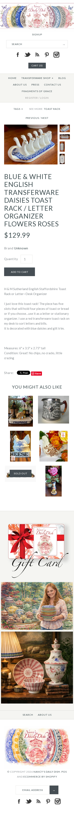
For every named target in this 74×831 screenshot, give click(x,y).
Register (31, 97)
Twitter (27, 54)
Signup (37, 34)
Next (45, 117)
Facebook (17, 54)
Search (28, 714)
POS (64, 771)
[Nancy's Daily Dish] (37, 2)
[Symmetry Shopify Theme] (37, 579)
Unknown (21, 248)
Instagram (56, 54)
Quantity (11, 259)
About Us (20, 84)
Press (35, 84)
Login (44, 97)
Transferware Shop (37, 78)
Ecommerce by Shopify (40, 776)
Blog (62, 78)
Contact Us (52, 84)
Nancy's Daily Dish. (47, 771)
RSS (37, 54)
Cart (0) (37, 65)
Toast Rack (52, 108)
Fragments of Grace (37, 91)
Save (38, 373)
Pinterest (46, 54)
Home (12, 78)
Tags (18, 108)
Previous (32, 117)
